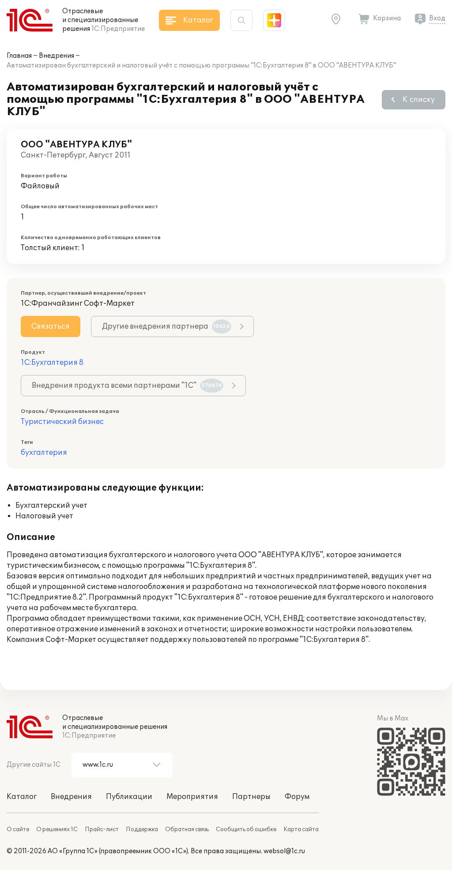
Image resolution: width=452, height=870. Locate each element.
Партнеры (251, 796)
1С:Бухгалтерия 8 (52, 362)
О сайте (18, 829)
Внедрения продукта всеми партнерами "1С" (127, 385)
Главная (19, 56)
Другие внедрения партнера (166, 326)
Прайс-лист (102, 829)
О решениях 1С (57, 829)
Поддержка (142, 829)
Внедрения (56, 56)
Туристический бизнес (62, 421)
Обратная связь (187, 829)
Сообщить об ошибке (246, 829)
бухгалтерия (44, 452)
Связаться (50, 326)
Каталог (22, 796)
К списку (419, 99)
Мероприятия (192, 796)
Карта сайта (301, 829)
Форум (297, 796)
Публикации (129, 796)
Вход (437, 18)
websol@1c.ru (284, 851)
